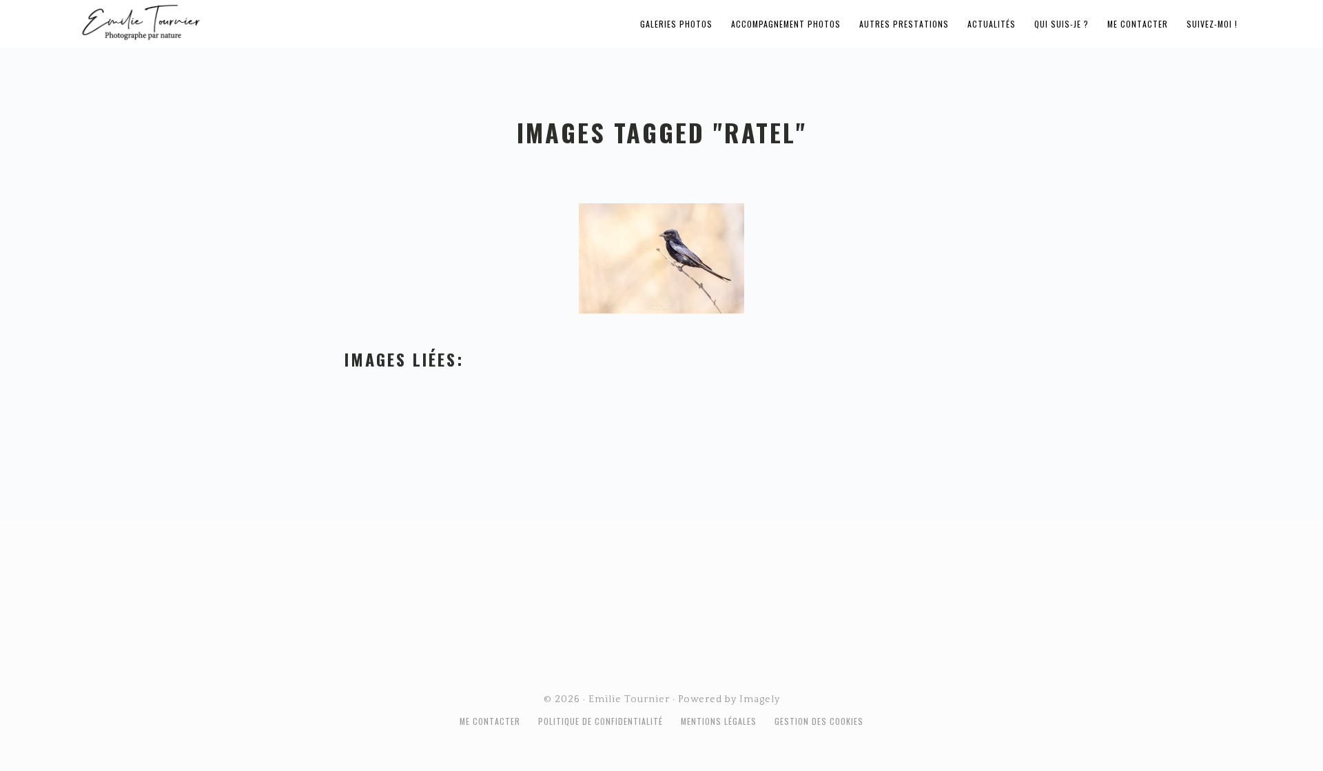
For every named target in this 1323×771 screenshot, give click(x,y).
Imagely (759, 699)
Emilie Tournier (249, 21)
